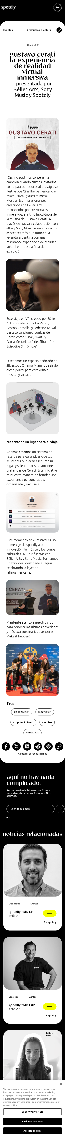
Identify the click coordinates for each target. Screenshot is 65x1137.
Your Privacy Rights (32, 1112)
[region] (32, 1108)
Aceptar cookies (33, 1131)
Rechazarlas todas (32, 1121)
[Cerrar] (61, 1084)
